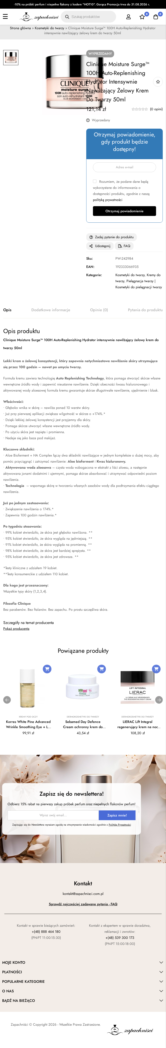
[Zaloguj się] (128, 16)
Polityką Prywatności (120, 825)
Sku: (89, 258)
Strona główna (20, 28)
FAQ (127, 245)
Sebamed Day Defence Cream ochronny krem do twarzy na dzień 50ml (83, 727)
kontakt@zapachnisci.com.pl (83, 893)
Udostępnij (102, 245)
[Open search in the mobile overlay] (88, 17)
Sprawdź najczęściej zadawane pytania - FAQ (83, 904)
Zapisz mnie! (117, 815)
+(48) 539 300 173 (119, 937)
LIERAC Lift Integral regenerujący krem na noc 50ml (137, 727)
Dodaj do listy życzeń (158, 82)
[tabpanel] (83, 470)
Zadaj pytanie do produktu (114, 237)
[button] (47, 669)
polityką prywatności (107, 199)
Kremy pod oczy (28, 716)
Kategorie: (94, 274)
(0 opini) (156, 109)
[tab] (7, 310)
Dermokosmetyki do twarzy (83, 716)
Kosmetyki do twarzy (49, 28)
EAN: (90, 266)
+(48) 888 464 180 (46, 931)
